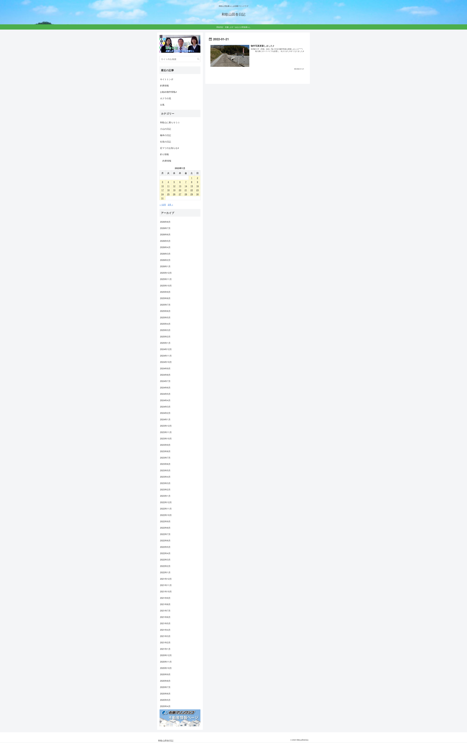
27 (180, 194)
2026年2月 (165, 259)
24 (162, 194)
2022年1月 (165, 572)
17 (162, 190)
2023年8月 (165, 451)
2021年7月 (165, 610)
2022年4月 (165, 553)
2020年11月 (166, 661)
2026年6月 (165, 234)
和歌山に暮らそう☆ (170, 122)
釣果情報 (164, 85)
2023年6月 (165, 463)
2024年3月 (165, 406)
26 (174, 194)
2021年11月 (166, 585)
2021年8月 (165, 604)
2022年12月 (166, 502)
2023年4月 (165, 476)
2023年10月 (166, 438)
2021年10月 (166, 591)
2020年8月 (165, 680)
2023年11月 (166, 432)
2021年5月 (165, 623)
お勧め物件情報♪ (168, 91)
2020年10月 (166, 668)
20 (180, 190)
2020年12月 (166, 655)
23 (197, 190)
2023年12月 (166, 425)
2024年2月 (165, 412)
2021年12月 (166, 578)
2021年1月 (165, 648)
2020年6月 (165, 693)
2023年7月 (165, 457)
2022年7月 (165, 534)
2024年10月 (166, 361)
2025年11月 (166, 279)
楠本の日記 (165, 135)
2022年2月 (165, 566)
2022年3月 (165, 559)
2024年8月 (165, 374)
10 (162, 186)
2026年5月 (165, 240)
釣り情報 (164, 154)
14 (186, 186)
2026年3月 (165, 253)
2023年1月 (165, 495)
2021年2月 (165, 642)
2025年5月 (165, 317)
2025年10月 (166, 285)
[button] (198, 59)
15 (191, 186)
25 (168, 194)
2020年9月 (165, 674)
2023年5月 (165, 470)
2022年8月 (165, 527)
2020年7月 (165, 687)
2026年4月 (165, 247)
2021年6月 (165, 617)
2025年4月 (165, 323)
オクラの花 (165, 98)
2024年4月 (165, 400)
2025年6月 (165, 310)
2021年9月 (165, 597)
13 (180, 186)
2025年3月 (165, 330)
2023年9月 (165, 444)
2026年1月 (165, 266)
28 (186, 194)
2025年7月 (165, 304)
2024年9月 (165, 368)
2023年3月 (165, 483)
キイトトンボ (166, 79)
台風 (162, 104)
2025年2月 (165, 336)
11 (168, 186)
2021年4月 (165, 629)
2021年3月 (165, 636)
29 (191, 194)
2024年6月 (165, 387)
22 (191, 190)
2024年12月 (166, 349)
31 (162, 198)
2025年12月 (166, 272)
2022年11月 (166, 508)
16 (197, 186)
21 (186, 190)
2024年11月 (166, 355)
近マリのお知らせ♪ (169, 147)
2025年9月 (165, 291)
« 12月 (163, 204)
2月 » (170, 204)
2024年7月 (165, 381)
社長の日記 (165, 141)
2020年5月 (165, 699)
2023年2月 (165, 489)
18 (168, 190)
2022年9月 (165, 521)
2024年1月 (165, 419)
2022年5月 (165, 546)
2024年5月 (165, 393)
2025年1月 (165, 342)
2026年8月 (165, 221)
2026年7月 (165, 228)
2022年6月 (165, 540)
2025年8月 (165, 298)
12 (174, 186)
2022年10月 (166, 515)
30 (197, 194)
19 (174, 190)
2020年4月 (165, 706)
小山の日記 (165, 128)
